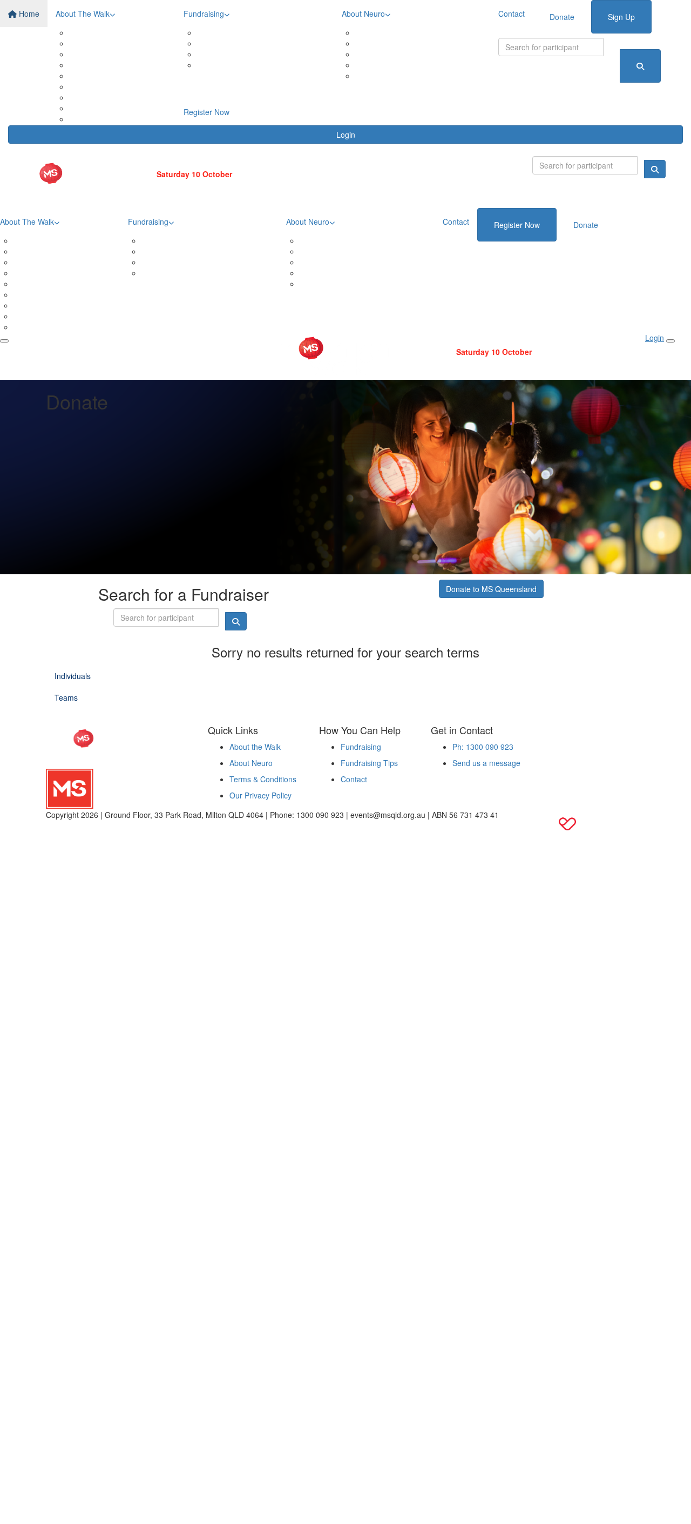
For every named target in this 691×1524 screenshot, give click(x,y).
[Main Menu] (4, 341)
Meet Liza (385, 75)
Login (345, 134)
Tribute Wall (103, 97)
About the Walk (255, 746)
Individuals (73, 675)
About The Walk (83, 13)
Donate (562, 16)
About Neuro (363, 13)
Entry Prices (103, 54)
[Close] (670, 341)
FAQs (92, 108)
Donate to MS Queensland (491, 588)
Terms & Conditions (262, 779)
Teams (94, 86)
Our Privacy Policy (260, 795)
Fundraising (204, 13)
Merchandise (105, 75)
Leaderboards (235, 54)
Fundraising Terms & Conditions (265, 64)
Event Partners (108, 64)
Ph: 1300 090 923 (482, 746)
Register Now (206, 111)
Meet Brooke (390, 54)
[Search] (640, 66)
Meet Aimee (389, 43)
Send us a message (486, 762)
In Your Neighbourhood (122, 43)
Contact (511, 13)
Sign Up (621, 16)
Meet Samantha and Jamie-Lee (423, 64)
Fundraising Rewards (247, 43)
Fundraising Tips (369, 762)
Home (28, 13)
